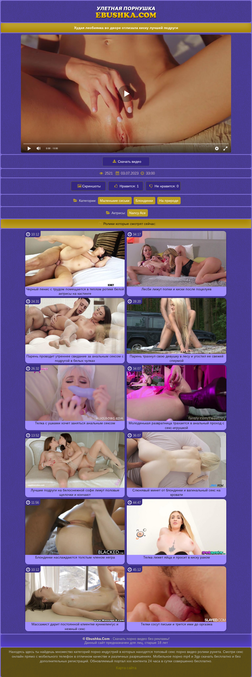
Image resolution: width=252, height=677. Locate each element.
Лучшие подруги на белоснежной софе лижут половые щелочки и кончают (75, 492)
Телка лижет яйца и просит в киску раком (176, 557)
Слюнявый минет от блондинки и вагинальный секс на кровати (176, 492)
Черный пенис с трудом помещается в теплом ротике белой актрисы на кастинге (75, 291)
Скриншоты (91, 186)
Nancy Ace (137, 213)
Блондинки (144, 201)
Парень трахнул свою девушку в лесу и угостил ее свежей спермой (176, 358)
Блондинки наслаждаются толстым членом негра (75, 557)
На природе (168, 201)
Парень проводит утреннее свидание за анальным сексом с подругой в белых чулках (75, 358)
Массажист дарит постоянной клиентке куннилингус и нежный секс (75, 626)
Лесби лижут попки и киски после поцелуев (176, 289)
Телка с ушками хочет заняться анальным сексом (75, 423)
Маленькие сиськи (114, 201)
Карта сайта (126, 668)
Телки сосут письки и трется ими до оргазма (176, 624)
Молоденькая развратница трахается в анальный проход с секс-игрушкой (176, 425)
